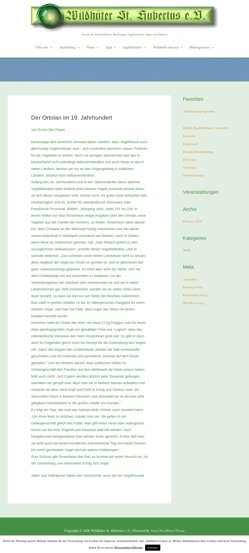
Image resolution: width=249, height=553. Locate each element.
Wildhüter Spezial (166, 47)
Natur (91, 47)
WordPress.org (193, 302)
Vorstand (189, 167)
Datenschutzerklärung (198, 151)
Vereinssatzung (193, 175)
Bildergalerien (200, 47)
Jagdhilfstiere (132, 47)
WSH (186, 250)
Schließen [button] (152, 547)
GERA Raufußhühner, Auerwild (205, 127)
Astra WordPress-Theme (167, 530)
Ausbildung (67, 47)
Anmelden (190, 279)
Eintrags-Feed (193, 287)
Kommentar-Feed (195, 295)
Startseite (189, 135)
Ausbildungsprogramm (199, 111)
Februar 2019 (192, 221)
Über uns (41, 47)
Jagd (109, 47)
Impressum (190, 143)
